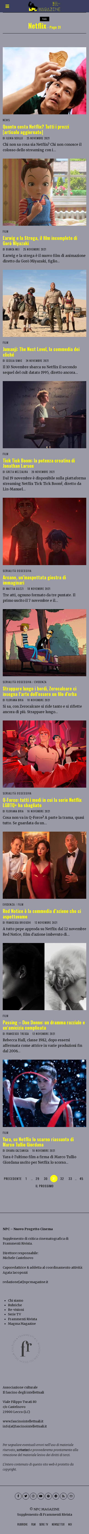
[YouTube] (40, 1496)
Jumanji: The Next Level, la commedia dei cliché (41, 352)
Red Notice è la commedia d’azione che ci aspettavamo (42, 914)
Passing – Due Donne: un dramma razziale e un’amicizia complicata (44, 1025)
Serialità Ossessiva (17, 571)
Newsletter (58, 1524)
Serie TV (14, 1314)
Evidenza (40, 682)
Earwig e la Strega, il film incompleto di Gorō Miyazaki (40, 241)
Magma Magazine (22, 1324)
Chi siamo (15, 1301)
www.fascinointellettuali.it (23, 1421)
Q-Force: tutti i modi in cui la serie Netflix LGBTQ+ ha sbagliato (42, 802)
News (6, 120)
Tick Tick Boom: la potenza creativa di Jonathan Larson (39, 463)
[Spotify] (48, 1496)
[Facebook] (18, 1496)
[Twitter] (25, 1496)
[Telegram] (55, 1496)
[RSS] (63, 1496)
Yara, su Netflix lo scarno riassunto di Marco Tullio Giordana (38, 1142)
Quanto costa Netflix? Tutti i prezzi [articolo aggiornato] (36, 129)
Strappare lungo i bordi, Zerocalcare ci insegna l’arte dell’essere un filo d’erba (40, 691)
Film (5, 231)
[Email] (71, 1496)
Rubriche (15, 1305)
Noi (70, 1524)
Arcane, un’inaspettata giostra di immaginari (34, 580)
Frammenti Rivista (17, 1243)
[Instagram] (33, 1496)
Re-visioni (16, 1310)
